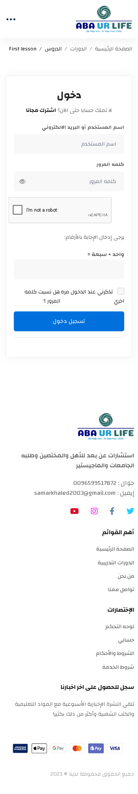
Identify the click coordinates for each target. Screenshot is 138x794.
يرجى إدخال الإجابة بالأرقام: (94, 237)
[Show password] (22, 181)
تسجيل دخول (69, 321)
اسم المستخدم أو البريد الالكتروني (83, 127)
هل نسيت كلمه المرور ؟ (42, 296)
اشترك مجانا (41, 110)
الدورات (78, 49)
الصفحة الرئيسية (113, 49)
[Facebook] (112, 511)
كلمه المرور (110, 164)
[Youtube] (74, 511)
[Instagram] (94, 511)
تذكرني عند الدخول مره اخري (92, 296)
